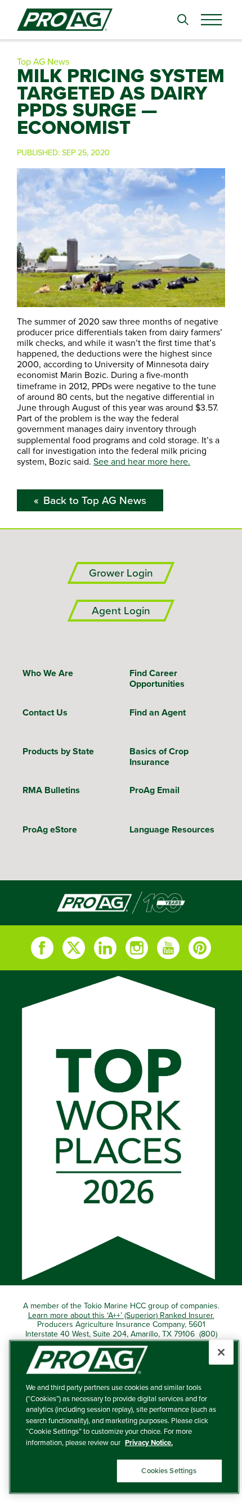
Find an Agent (157, 712)
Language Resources (171, 829)
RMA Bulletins (51, 790)
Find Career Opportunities (157, 678)
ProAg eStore (50, 829)
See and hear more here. (141, 461)
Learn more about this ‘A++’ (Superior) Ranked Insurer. (121, 1315)
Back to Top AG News (94, 500)
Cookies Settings (168, 1470)
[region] (124, 1417)
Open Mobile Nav (211, 20)
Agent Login (121, 610)
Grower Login (121, 573)
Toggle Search (183, 20)
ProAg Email (154, 790)
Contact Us (45, 712)
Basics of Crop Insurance (159, 756)
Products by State (58, 751)
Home (121, 902)
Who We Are (48, 673)
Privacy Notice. (149, 1442)
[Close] (221, 1352)
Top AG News (43, 61)
